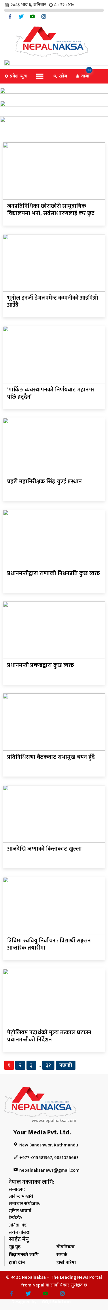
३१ (48, 1065)
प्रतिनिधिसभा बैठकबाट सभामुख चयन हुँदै (51, 757)
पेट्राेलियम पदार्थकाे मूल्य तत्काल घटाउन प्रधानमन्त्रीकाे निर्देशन (49, 1036)
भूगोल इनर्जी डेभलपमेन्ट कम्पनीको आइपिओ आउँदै (52, 301)
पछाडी (65, 1065)
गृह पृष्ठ (14, 1247)
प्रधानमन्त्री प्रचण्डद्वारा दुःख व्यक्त (40, 665)
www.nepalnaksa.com (54, 1121)
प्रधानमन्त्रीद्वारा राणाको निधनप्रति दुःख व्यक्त (53, 573)
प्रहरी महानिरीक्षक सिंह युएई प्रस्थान (44, 481)
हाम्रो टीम (17, 1262)
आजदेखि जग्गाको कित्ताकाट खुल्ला (44, 849)
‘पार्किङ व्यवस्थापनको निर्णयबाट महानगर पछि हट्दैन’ (51, 393)
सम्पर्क (61, 1255)
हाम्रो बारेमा (66, 1262)
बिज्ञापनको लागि (24, 1255)
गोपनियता (65, 1247)
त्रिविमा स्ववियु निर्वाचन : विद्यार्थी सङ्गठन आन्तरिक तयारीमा (49, 944)
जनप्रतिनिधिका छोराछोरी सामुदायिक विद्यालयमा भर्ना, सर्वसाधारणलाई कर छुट (50, 209)
